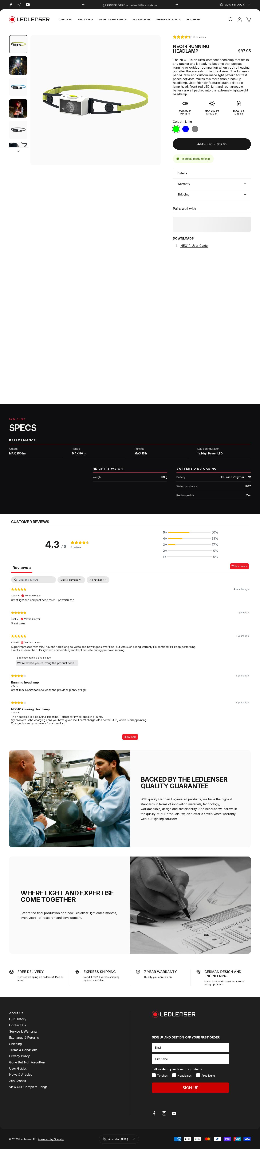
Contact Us (17, 1025)
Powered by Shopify (51, 1139)
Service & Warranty (23, 1031)
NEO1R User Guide (194, 246)
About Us (16, 1013)
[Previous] (83, 4)
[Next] (177, 4)
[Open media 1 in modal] (95, 100)
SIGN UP (191, 1087)
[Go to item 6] (18, 151)
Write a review (239, 566)
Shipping (15, 1044)
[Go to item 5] (18, 130)
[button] (190, 532)
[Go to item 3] (18, 87)
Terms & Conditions (23, 1050)
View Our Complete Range (28, 1087)
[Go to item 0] (18, 44)
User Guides (18, 1068)
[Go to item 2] (18, 65)
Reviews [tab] (22, 567)
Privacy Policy (19, 1056)
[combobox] (235, 4)
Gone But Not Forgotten (27, 1062)
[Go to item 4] (18, 108)
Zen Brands (17, 1081)
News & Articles (20, 1074)
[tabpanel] (130, 660)
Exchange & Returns (24, 1037)
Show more (130, 737)
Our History (17, 1019)
